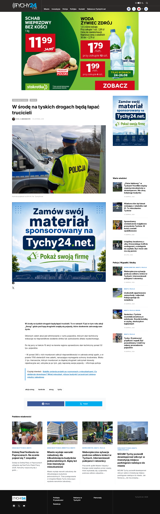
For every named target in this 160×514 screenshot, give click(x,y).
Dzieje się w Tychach (20, 100)
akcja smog (29, 389)
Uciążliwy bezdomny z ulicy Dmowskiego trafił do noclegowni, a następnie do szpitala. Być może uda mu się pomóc (136, 246)
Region (138, 310)
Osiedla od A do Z (123, 449)
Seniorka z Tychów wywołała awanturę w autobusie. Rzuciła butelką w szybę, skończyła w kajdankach (135, 319)
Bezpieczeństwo (129, 267)
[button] (139, 3)
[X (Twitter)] (134, 9)
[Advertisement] (65, 298)
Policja (33, 100)
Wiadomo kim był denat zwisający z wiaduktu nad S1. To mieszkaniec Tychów (135, 207)
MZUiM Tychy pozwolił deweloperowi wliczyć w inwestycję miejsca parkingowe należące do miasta (131, 460)
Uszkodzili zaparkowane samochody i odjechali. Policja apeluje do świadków (135, 296)
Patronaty (98, 498)
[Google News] (146, 9)
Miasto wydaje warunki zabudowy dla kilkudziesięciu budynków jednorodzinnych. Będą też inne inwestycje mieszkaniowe (62, 459)
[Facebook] (129, 9)
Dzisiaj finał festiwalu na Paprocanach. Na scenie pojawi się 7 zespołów (25, 455)
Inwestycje (66, 448)
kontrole (41, 389)
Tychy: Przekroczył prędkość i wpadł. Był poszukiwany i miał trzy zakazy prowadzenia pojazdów (134, 343)
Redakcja (56, 504)
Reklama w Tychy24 (77, 499)
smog (51, 389)
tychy (60, 389)
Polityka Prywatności (58, 499)
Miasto (138, 267)
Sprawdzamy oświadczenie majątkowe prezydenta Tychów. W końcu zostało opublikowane (135, 226)
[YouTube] (24, 505)
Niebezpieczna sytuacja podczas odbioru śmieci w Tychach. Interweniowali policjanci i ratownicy (135, 275)
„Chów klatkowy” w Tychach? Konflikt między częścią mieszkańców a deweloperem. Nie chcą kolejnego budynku (135, 188)
